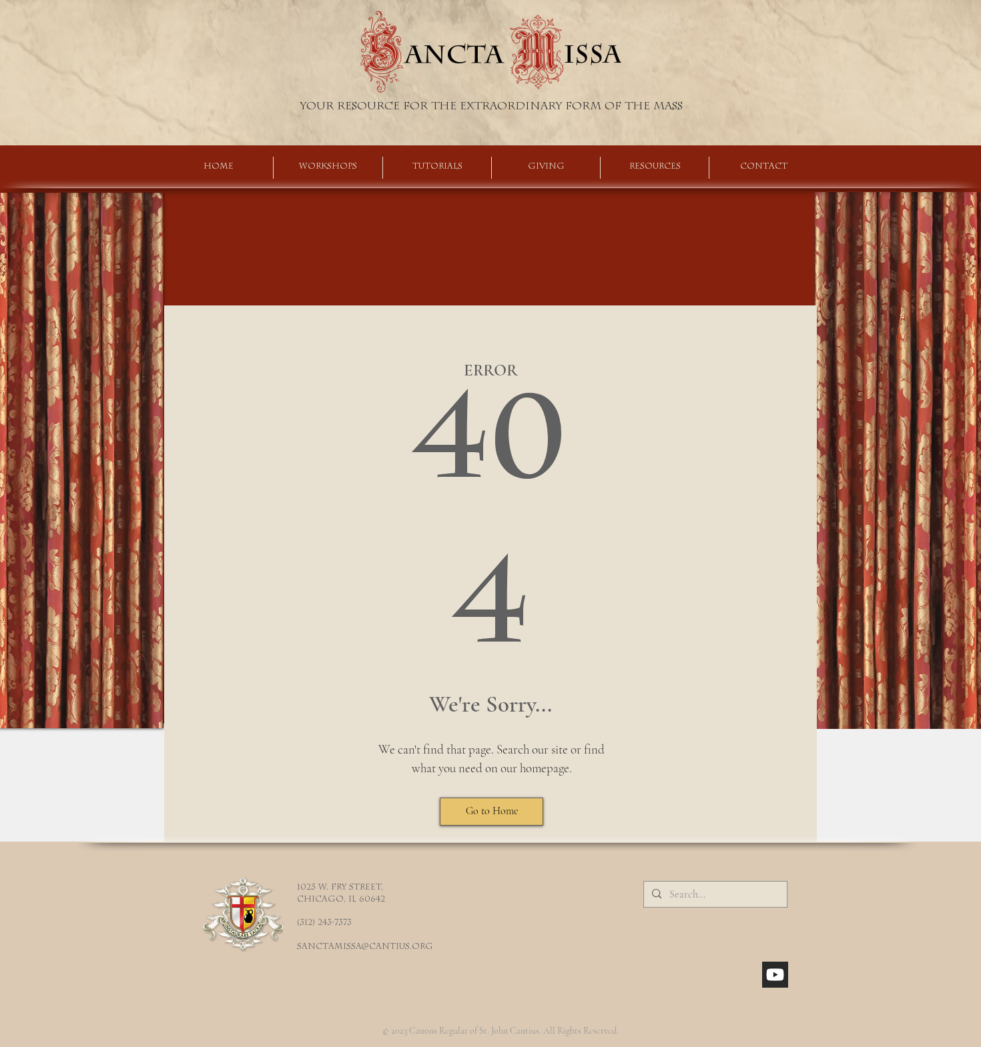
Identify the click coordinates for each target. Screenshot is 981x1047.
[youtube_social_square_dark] (775, 975)
